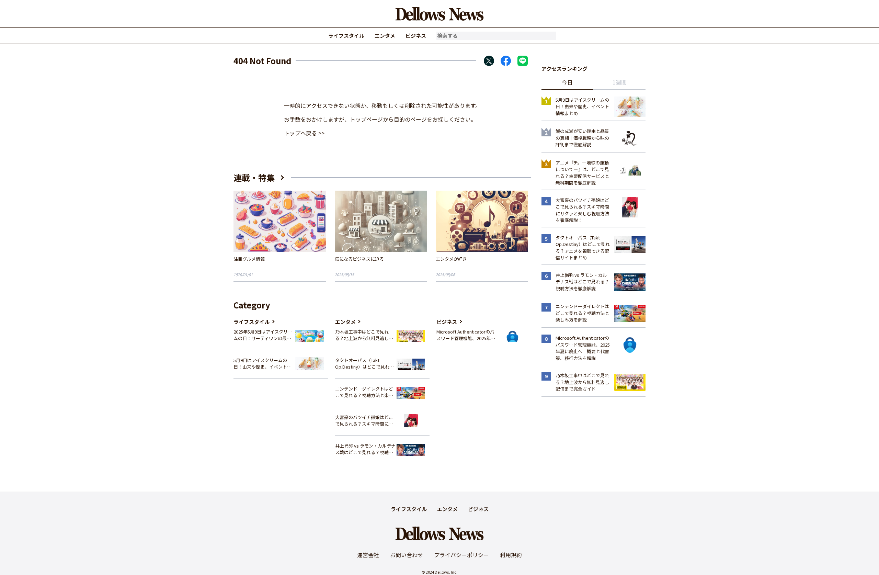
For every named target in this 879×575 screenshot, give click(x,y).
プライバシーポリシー (461, 555)
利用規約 (511, 555)
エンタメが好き (451, 259)
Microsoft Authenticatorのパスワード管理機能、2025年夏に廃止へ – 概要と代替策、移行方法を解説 (465, 335)
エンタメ (385, 35)
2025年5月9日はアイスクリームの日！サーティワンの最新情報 (262, 335)
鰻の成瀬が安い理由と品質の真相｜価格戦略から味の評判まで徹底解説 (582, 138)
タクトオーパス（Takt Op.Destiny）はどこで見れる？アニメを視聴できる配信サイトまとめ (364, 363)
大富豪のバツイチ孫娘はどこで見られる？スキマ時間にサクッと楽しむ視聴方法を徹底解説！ (364, 420)
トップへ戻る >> (304, 133)
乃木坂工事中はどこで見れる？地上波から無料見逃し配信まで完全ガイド (364, 335)
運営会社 (368, 555)
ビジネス (416, 35)
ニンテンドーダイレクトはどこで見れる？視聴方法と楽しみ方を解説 (364, 392)
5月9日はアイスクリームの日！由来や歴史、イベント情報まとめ (262, 363)
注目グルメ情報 (249, 259)
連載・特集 (254, 177)
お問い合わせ (406, 555)
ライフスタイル (346, 35)
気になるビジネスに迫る (359, 259)
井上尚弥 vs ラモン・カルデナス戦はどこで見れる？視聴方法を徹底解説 (365, 449)
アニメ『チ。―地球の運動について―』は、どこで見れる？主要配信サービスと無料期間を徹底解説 (582, 172)
